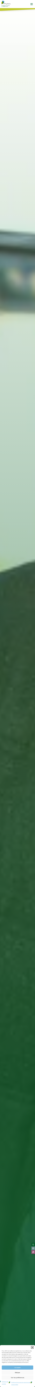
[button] (32, 1347)
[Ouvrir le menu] (32, 4)
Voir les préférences (17, 1377)
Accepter (17, 1367)
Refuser (17, 1372)
